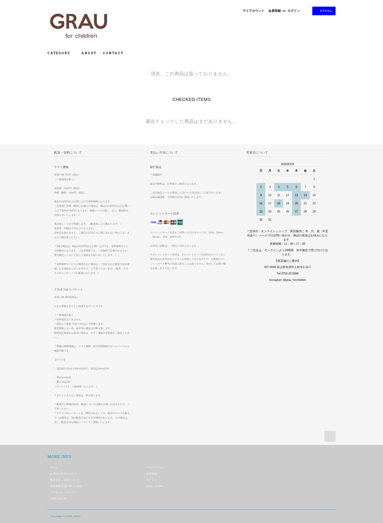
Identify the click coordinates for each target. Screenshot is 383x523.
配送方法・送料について (65, 480)
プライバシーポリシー (63, 492)
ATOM (158, 486)
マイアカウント (253, 10)
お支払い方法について (63, 473)
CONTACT (113, 53)
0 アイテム (326, 11)
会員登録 (274, 10)
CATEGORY (59, 53)
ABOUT (89, 53)
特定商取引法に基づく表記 (66, 486)
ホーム (54, 467)
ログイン (293, 10)
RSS (149, 486)
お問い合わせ (58, 498)
